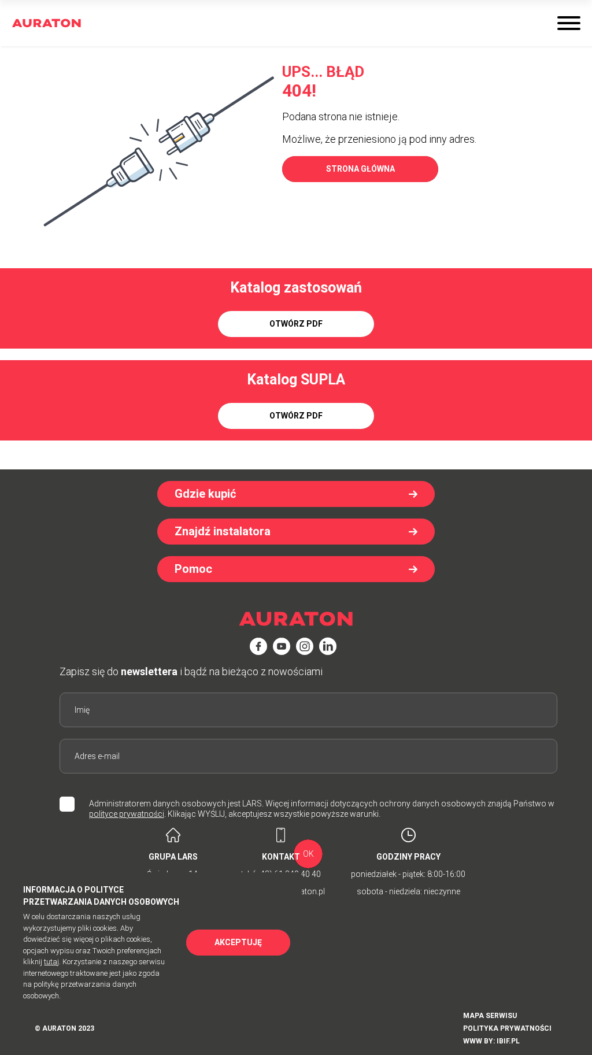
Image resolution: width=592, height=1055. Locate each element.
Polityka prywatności (507, 1028)
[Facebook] (258, 646)
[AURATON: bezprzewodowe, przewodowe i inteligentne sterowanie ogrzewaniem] (47, 23)
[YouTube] (281, 646)
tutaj (51, 961)
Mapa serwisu (490, 1016)
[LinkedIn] (327, 646)
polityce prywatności (126, 814)
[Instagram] (304, 646)
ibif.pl (508, 1041)
